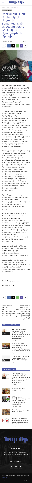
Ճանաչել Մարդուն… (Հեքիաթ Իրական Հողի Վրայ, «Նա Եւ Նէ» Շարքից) (8, 311)
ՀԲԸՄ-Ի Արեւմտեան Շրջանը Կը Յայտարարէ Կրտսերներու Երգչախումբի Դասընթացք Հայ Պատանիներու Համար (21, 347)
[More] (25, 45)
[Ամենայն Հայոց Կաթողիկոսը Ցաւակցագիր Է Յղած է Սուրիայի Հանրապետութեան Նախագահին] (6, 399)
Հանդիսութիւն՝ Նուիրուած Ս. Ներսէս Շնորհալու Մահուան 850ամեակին (20, 358)
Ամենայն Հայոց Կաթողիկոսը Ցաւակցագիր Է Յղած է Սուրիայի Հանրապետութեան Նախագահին (21, 400)
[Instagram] (16, 467)
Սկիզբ (3, 7)
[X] (13, 45)
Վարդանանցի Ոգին (18, 388)
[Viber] (21, 45)
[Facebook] (9, 45)
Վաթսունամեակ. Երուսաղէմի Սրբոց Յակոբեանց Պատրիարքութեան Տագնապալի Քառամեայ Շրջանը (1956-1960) (23, 313)
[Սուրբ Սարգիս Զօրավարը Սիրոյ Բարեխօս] (6, 412)
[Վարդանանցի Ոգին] (6, 391)
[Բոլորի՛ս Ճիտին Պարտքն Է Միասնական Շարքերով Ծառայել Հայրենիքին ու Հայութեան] (6, 421)
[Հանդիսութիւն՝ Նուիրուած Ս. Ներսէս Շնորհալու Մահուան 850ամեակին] (6, 358)
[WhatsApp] (17, 45)
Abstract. (5, 477)
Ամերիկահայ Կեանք (12, 7)
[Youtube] (20, 467)
